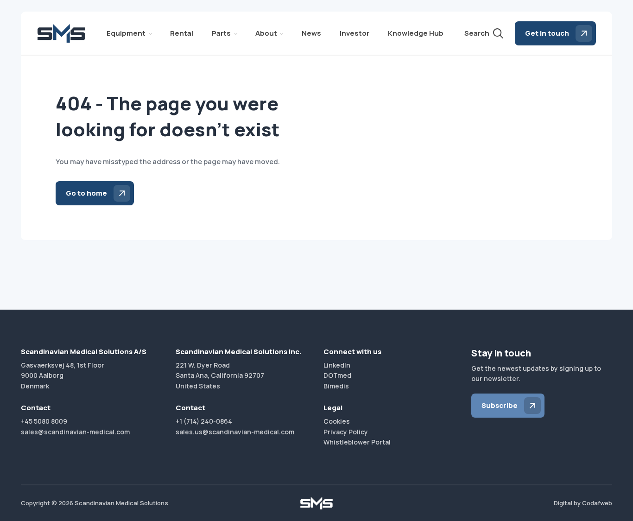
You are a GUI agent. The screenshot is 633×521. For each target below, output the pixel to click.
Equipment (126, 33)
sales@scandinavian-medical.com (75, 431)
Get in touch (547, 33)
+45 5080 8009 (44, 421)
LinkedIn (336, 365)
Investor (354, 33)
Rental (181, 33)
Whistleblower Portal (357, 442)
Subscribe (499, 405)
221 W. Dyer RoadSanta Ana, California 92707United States (220, 375)
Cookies (336, 421)
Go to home (86, 193)
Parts (221, 33)
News (311, 33)
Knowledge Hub (415, 33)
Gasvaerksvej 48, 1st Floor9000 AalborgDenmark (62, 375)
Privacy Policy (345, 431)
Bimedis (336, 385)
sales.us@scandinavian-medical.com (235, 431)
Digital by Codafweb (583, 503)
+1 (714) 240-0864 (204, 421)
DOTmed (337, 375)
